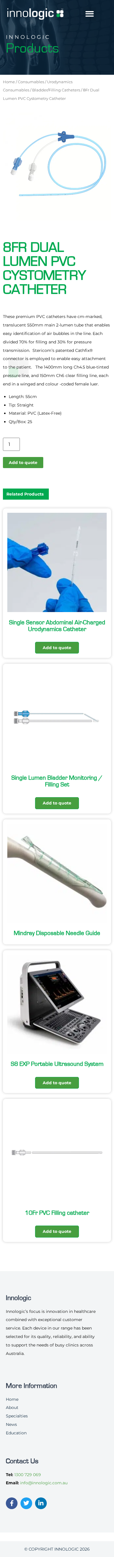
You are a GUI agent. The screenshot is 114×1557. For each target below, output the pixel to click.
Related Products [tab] (25, 494)
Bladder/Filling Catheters (56, 90)
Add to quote (23, 462)
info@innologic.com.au (44, 1482)
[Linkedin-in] (41, 1503)
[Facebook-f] (12, 1503)
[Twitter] (26, 1503)
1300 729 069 (27, 1474)
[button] (89, 14)
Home (9, 81)
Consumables (31, 81)
